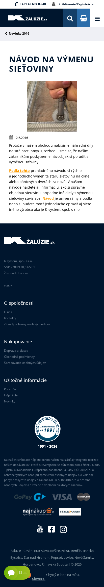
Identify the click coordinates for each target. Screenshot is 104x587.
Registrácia (85, 4)
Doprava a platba (16, 350)
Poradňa (10, 389)
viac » (8, 285)
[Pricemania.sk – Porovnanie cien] (70, 512)
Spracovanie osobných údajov (25, 363)
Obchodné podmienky (19, 356)
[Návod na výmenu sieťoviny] (52, 130)
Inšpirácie (11, 395)
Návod (48, 198)
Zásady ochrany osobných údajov (27, 324)
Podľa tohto (19, 170)
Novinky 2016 (19, 34)
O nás (8, 312)
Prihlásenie (67, 4)
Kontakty (10, 318)
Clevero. (38, 578)
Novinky (9, 401)
